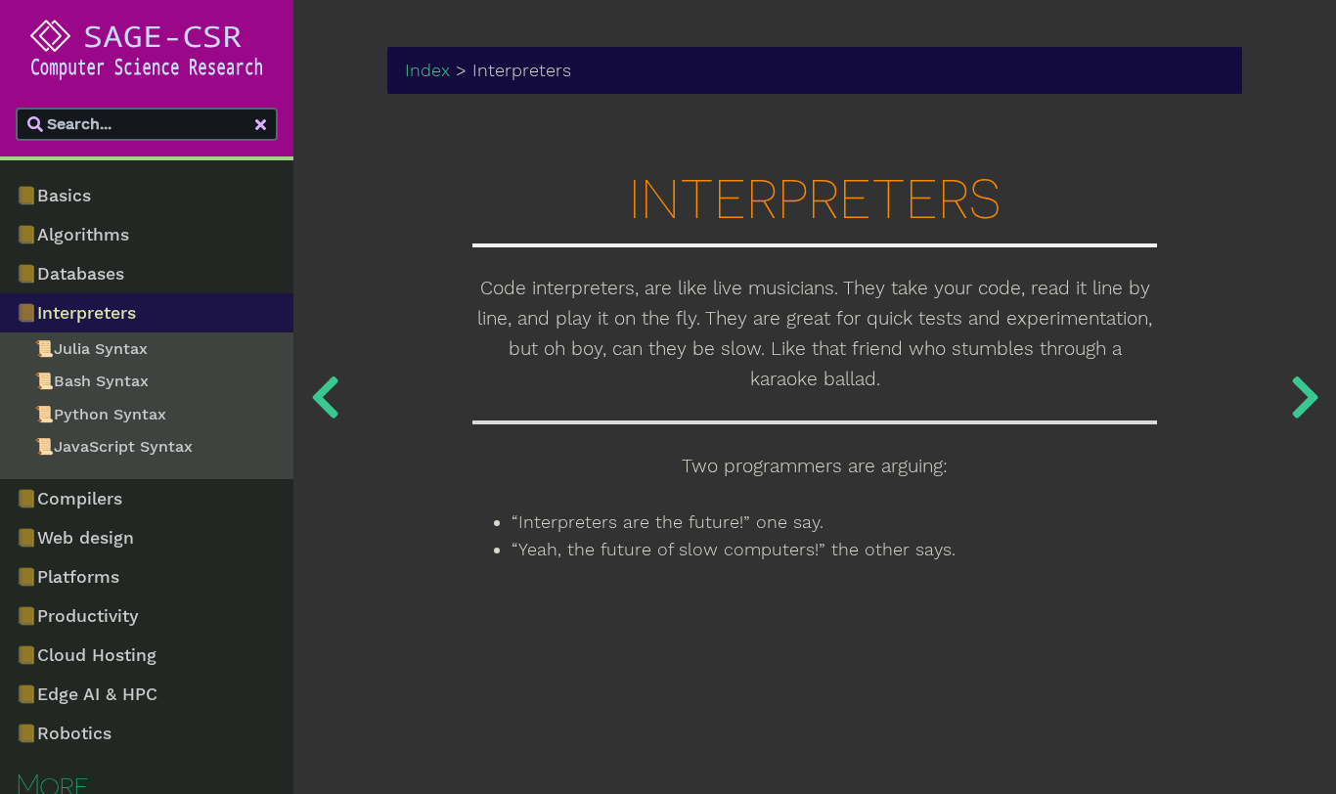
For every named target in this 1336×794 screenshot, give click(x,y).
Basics (53, 195)
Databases (70, 274)
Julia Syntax (91, 348)
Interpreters (76, 313)
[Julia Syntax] (1304, 397)
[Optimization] (324, 397)
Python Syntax (100, 414)
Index (427, 70)
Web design (75, 538)
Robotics (63, 733)
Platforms (67, 577)
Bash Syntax (91, 381)
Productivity (77, 616)
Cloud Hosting (86, 655)
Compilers (69, 498)
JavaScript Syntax (113, 446)
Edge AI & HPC (86, 694)
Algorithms (72, 234)
